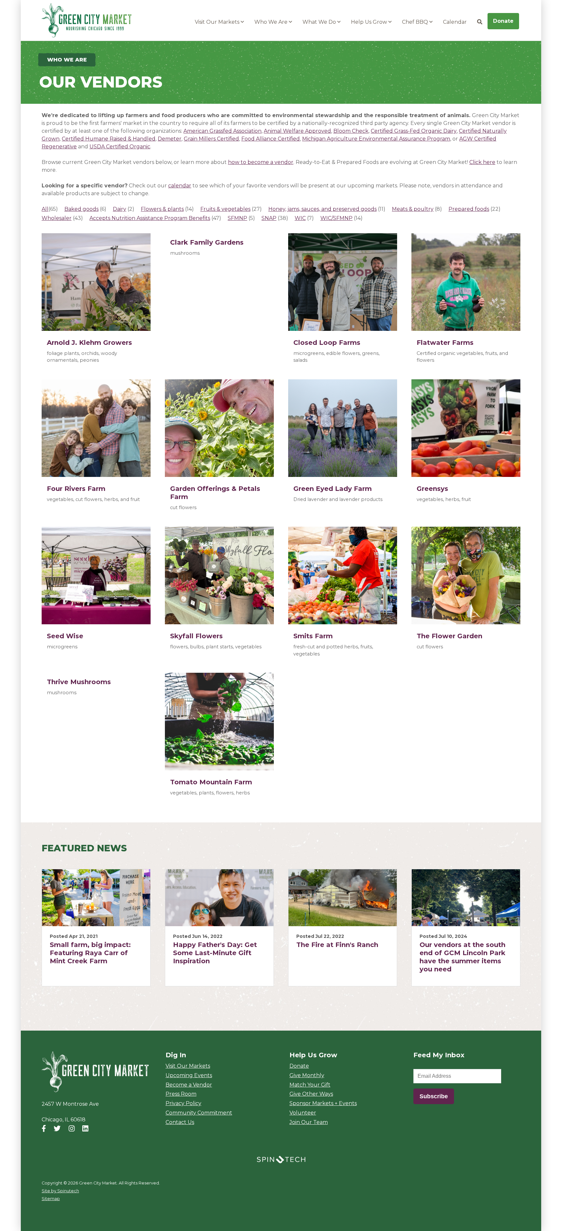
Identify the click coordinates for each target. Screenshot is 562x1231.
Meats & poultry (413, 209)
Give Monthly (306, 1075)
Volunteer (302, 1113)
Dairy (119, 209)
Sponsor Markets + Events (323, 1103)
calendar (179, 186)
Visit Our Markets (218, 22)
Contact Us (180, 1122)
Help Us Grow (369, 22)
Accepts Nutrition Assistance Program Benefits (149, 218)
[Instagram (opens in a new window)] (72, 1128)
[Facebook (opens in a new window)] (44, 1128)
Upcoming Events (189, 1075)
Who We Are (271, 22)
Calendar (455, 22)
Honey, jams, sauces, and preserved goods (322, 209)
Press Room (181, 1094)
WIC (300, 218)
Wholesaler (57, 218)
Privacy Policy (183, 1103)
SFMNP (237, 218)
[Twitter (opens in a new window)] (57, 1128)
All (45, 209)
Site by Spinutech (60, 1190)
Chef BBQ (415, 22)
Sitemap (51, 1198)
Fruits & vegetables (225, 209)
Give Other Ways (311, 1094)
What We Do (319, 22)
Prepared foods (468, 209)
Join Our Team (308, 1122)
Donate (503, 21)
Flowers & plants (162, 209)
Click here (482, 162)
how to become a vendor (260, 162)
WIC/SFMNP (336, 218)
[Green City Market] (95, 1071)
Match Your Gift (309, 1085)
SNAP (268, 218)
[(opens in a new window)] (281, 1159)
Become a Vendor (189, 1085)
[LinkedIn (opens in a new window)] (85, 1128)
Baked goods (81, 209)
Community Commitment (199, 1113)
